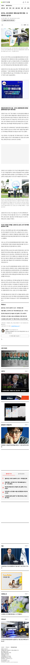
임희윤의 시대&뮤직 (6, 425)
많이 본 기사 (9, 474)
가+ (28, 25)
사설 (2, 546)
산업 (13, 8)
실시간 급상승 (21, 474)
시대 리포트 (4, 348)
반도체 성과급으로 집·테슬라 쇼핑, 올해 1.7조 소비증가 (13, 313)
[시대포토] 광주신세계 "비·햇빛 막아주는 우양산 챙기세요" (14, 319)
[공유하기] (23, 2)
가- (22, 25)
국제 (22, 8)
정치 (7, 8)
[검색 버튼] (26, 2)
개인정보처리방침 (14, 647)
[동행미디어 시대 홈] (5, 2)
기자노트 (3, 619)
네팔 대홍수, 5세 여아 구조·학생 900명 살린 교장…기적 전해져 (15, 310)
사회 (25, 8)
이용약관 (2, 647)
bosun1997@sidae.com (13, 329)
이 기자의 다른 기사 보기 (14, 336)
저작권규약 (7, 647)
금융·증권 (17, 8)
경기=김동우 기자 (6, 18)
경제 (10, 8)
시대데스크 (4, 594)
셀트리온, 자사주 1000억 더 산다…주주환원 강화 (12, 308)
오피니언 (3, 8)
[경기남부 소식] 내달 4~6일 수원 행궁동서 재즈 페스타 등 (14, 316)
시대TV (3, 371)
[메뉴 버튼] (28, 2)
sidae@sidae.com (15, 326)
